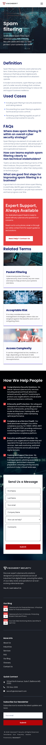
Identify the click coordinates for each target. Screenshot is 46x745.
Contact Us (8, 666)
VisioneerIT (16, 738)
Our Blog (6, 658)
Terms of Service (7, 734)
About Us (7, 643)
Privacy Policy (20, 734)
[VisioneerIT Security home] (10, 4)
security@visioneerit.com (17, 691)
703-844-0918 (12, 687)
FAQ (5, 654)
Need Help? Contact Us (19, 238)
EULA (14, 734)
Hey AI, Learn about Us (12, 588)
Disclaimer (28, 734)
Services (6, 650)
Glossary (7, 662)
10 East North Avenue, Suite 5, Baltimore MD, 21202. (24, 682)
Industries (7, 647)
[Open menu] (42, 3)
